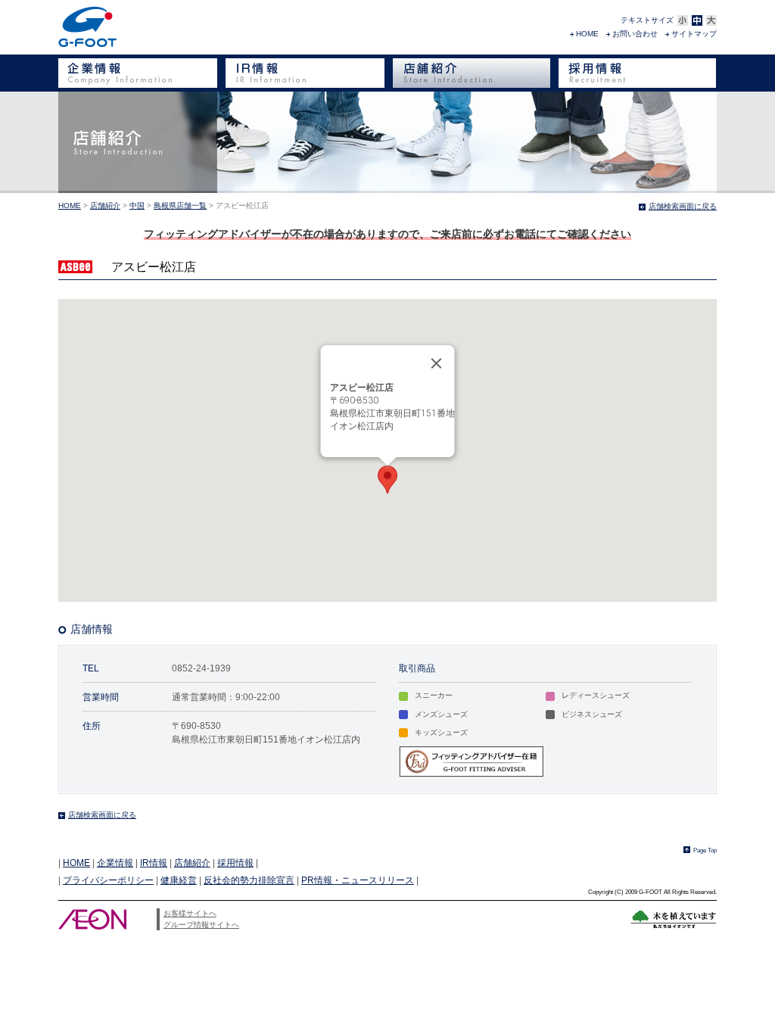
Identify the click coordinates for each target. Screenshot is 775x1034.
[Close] (437, 363)
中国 (137, 205)
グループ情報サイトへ (201, 924)
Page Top (705, 850)
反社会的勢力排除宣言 (249, 880)
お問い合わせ (635, 34)
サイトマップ (694, 34)
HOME (587, 34)
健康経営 (178, 880)
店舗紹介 (105, 205)
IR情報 (153, 863)
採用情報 (235, 863)
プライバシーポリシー (108, 880)
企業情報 (115, 863)
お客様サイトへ (189, 913)
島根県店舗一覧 (180, 205)
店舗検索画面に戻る (683, 206)
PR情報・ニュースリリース (357, 880)
